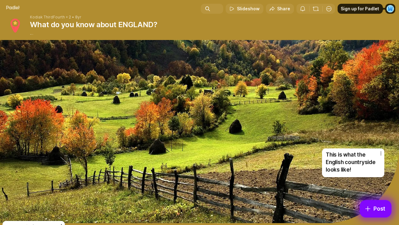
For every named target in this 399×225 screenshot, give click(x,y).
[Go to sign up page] (390, 9)
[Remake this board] (316, 9)
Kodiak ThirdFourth (47, 17)
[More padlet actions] (329, 9)
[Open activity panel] (302, 9)
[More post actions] (380, 153)
